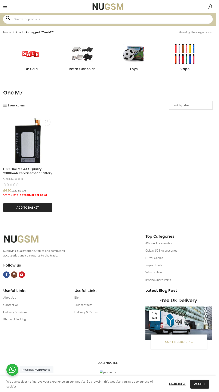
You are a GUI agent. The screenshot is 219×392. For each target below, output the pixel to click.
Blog (77, 297)
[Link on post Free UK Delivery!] (178, 323)
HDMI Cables (154, 257)
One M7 (8, 178)
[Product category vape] (184, 58)
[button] (27, 207)
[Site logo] (108, 6)
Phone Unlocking (14, 319)
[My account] (210, 6)
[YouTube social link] (22, 274)
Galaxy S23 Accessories (161, 250)
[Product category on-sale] (31, 58)
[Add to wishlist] (46, 122)
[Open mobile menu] (5, 6)
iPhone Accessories (158, 243)
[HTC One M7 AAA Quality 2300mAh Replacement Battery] (27, 140)
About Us (9, 297)
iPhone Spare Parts (158, 279)
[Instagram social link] (14, 274)
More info (177, 383)
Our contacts (83, 305)
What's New (153, 272)
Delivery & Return (15, 312)
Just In (19, 178)
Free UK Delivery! (179, 300)
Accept (199, 384)
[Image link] (24, 238)
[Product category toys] (133, 58)
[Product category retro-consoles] (82, 58)
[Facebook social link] (6, 274)
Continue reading (179, 341)
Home (7, 32)
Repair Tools (153, 265)
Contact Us (11, 305)
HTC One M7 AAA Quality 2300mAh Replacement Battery (27, 171)
